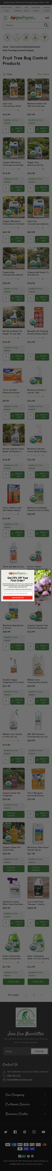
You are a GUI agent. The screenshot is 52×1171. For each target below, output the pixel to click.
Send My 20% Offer (18, 598)
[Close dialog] (49, 571)
